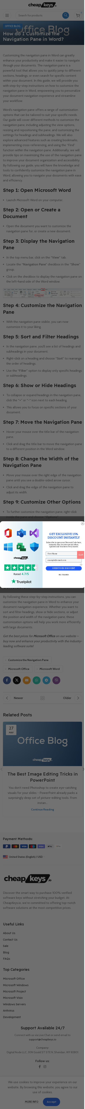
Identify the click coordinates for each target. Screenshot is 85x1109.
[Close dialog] (82, 523)
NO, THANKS (64, 575)
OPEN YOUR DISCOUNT (63, 568)
